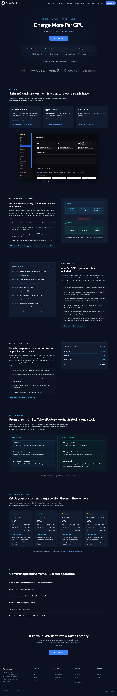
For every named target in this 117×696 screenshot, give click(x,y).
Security (99, 674)
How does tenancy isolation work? (58, 589)
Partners (60, 3)
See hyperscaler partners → (54, 125)
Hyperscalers (58, 674)
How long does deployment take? (58, 602)
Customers (78, 682)
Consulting (78, 680)
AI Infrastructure (59, 672)
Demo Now (110, 3)
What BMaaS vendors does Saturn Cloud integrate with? (58, 582)
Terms (106, 691)
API (34, 674)
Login (102, 3)
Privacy (112, 691)
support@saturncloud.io (10, 679)
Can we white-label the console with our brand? (58, 596)
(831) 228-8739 (7, 681)
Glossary (77, 674)
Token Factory (50, 3)
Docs (77, 3)
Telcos (56, 680)
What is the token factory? (58, 609)
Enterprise (95, 3)
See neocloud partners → (86, 125)
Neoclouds (57, 677)
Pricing (35, 680)
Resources (69, 3)
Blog (76, 672)
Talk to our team (58, 38)
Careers (99, 672)
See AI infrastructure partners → (22, 125)
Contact (99, 677)
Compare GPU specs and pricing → (72, 551)
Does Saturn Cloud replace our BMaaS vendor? (58, 616)
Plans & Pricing (85, 3)
